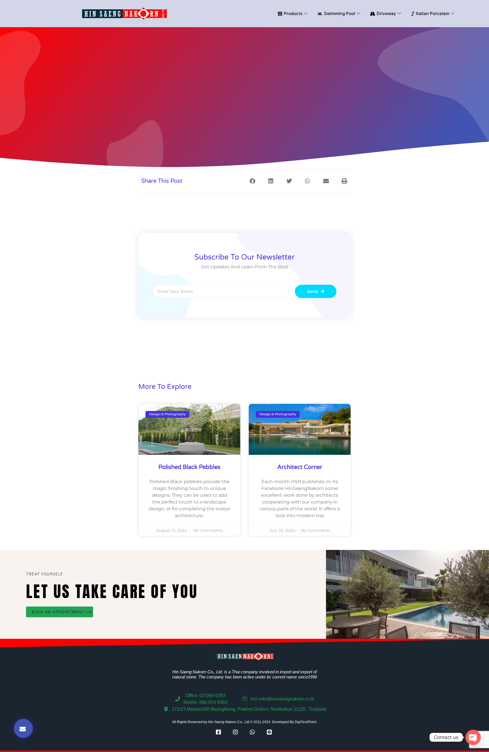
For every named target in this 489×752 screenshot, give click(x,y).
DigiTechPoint (305, 722)
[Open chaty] (473, 737)
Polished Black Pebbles (189, 467)
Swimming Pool (339, 13)
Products (293, 13)
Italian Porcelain (432, 13)
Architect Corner (299, 467)
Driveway (386, 13)
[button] (252, 181)
